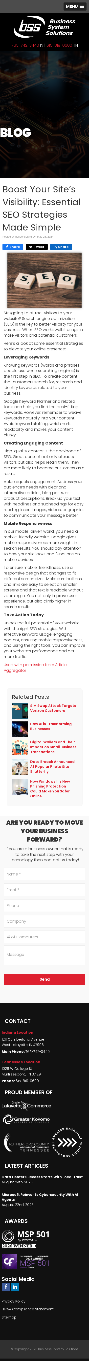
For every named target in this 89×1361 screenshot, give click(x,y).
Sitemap (9, 1317)
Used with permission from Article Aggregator (35, 667)
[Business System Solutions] (44, 27)
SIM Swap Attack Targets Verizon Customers (53, 708)
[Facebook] (6, 1286)
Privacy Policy (13, 1301)
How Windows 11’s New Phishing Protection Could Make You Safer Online (50, 789)
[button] (75, 6)
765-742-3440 (25, 45)
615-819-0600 (59, 45)
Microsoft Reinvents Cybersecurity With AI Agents (40, 1197)
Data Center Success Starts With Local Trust (42, 1177)
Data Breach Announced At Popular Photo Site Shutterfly (52, 766)
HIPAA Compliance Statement (28, 1309)
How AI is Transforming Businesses (51, 726)
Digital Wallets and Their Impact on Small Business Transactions (53, 747)
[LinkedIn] (15, 1286)
